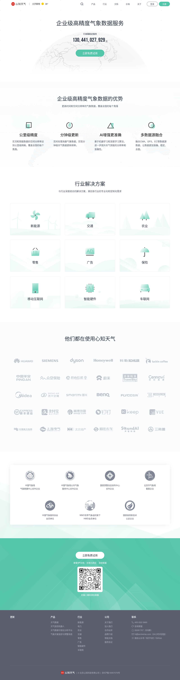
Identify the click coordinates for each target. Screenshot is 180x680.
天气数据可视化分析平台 (61, 630)
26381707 (144, 630)
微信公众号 (139, 638)
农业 (80, 630)
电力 (80, 626)
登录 (152, 4)
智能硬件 (82, 645)
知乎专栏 (150, 638)
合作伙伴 (108, 630)
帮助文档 (108, 638)
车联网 (81, 649)
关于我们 (108, 622)
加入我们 (108, 626)
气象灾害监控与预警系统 (61, 634)
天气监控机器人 (57, 626)
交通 (80, 634)
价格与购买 (91, 562)
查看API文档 (78, 562)
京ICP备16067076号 (111, 672)
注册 (164, 4)
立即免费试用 (90, 53)
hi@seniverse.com (151, 634)
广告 (80, 642)
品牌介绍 (108, 634)
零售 (80, 638)
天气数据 (54, 622)
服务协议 (108, 642)
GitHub (159, 638)
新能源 (81, 622)
